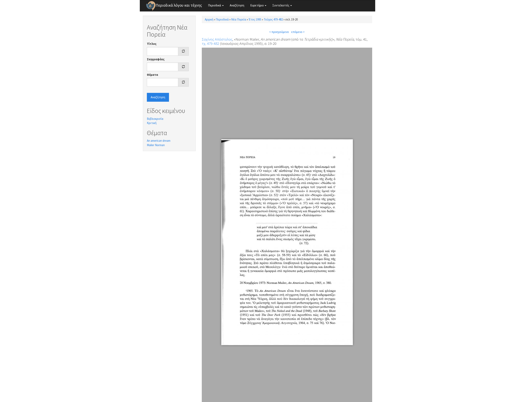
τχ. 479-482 (210, 43)
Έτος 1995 (255, 19)
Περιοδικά (215, 5)
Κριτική (152, 123)
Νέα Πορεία (238, 19)
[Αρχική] (151, 6)
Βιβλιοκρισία (155, 119)
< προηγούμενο (279, 32)
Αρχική (209, 19)
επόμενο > (298, 32)
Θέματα (152, 75)
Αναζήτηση (237, 5)
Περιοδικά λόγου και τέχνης (179, 5)
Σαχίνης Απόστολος (217, 39)
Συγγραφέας (156, 59)
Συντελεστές (281, 5)
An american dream (158, 141)
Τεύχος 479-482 (273, 19)
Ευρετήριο (257, 5)
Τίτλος (152, 44)
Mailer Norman (156, 145)
